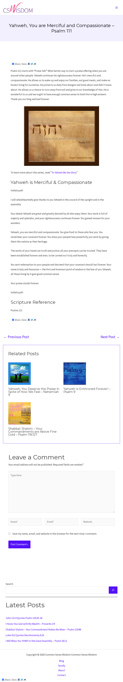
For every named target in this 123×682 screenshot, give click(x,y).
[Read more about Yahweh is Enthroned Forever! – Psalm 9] (74, 373)
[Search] (113, 590)
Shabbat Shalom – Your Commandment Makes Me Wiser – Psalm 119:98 (43, 629)
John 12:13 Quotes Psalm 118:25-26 (24, 618)
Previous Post (16, 337)
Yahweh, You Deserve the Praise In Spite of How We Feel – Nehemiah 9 (33, 392)
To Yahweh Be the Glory (63, 172)
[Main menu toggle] (116, 7)
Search (9, 584)
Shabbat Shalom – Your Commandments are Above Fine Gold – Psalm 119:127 (32, 431)
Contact (61, 675)
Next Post (110, 337)
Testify (61, 665)
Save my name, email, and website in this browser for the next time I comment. (54, 533)
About (61, 670)
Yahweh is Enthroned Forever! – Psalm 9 (87, 390)
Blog (61, 661)
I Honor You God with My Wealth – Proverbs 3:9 (30, 623)
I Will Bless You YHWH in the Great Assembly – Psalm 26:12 (36, 641)
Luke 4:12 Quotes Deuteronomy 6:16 (25, 635)
